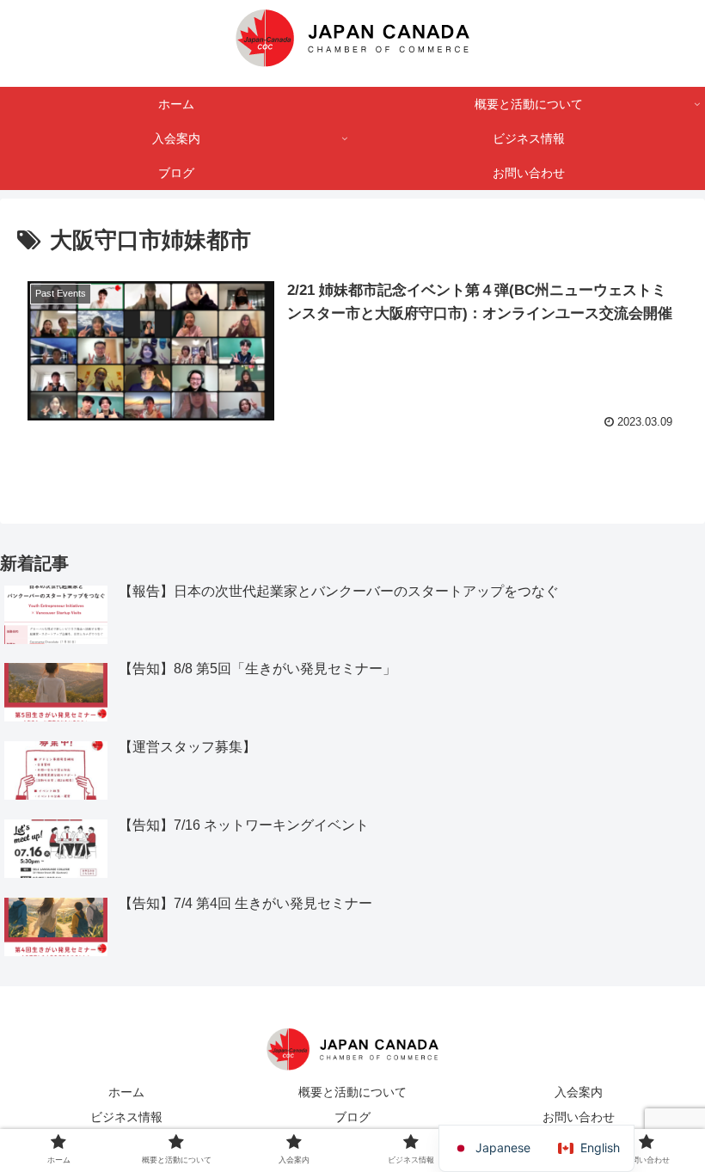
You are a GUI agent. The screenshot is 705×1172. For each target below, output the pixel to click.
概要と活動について (352, 1092)
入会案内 (579, 1092)
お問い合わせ (579, 1117)
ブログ (352, 1117)
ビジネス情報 (126, 1117)
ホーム (126, 1092)
